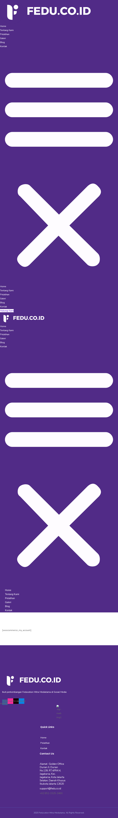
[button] (59, 166)
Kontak (3, 46)
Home (3, 26)
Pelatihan (4, 34)
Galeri (3, 38)
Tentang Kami (7, 30)
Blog (2, 42)
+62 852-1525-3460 (51, 793)
